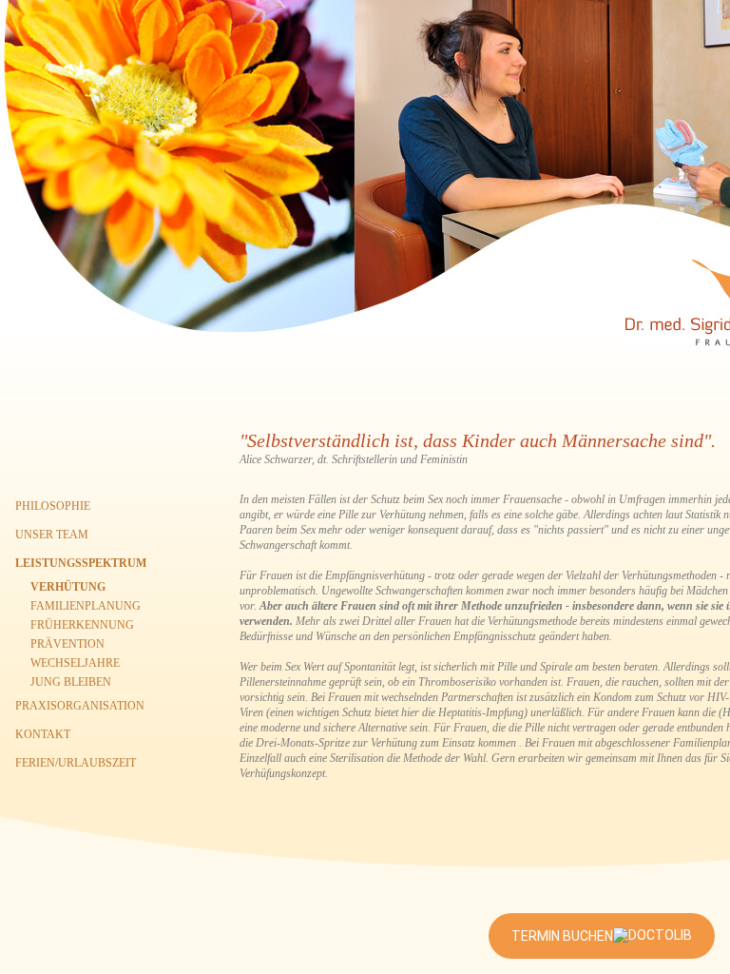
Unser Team (51, 534)
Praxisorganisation (79, 705)
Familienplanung (85, 606)
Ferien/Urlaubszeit (75, 762)
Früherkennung (82, 625)
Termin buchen (562, 936)
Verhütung (68, 587)
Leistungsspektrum (80, 563)
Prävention (67, 644)
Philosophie (52, 506)
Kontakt (42, 734)
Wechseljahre (75, 663)
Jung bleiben (70, 682)
